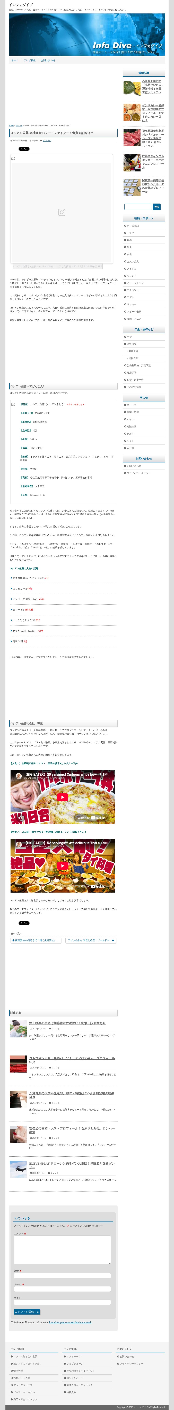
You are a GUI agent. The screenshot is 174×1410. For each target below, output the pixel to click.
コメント (20, 1233)
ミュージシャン (135, 283)
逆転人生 (71, 1392)
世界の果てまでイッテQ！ (80, 1371)
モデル (130, 297)
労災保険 (133, 358)
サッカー (131, 304)
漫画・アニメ (134, 319)
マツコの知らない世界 (25, 1356)
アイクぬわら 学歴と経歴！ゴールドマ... (89, 940)
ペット (130, 441)
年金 (129, 337)
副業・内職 (133, 412)
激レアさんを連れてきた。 (27, 1363)
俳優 (129, 247)
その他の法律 (134, 387)
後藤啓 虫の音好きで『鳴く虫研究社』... (36, 940)
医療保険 (131, 344)
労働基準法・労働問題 (139, 365)
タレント (47, 140)
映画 (129, 240)
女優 (129, 254)
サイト (17, 1297)
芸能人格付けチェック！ (80, 1385)
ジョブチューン (75, 1363)
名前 (18, 1271)
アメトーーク (74, 1356)
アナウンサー (134, 290)
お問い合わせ (48, 60)
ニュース (131, 405)
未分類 (130, 448)
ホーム (15, 60)
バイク (130, 419)
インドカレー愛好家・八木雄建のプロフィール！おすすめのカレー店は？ (153, 113)
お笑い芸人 (133, 261)
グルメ (130, 433)
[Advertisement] (63, 95)
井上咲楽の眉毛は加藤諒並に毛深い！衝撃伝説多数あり (67, 1023)
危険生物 (131, 426)
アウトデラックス (22, 1385)
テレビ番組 (30, 60)
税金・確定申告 (135, 380)
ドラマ (130, 233)
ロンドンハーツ (75, 1378)
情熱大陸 (18, 1371)
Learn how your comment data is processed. (70, 1322)
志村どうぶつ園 (21, 1378)
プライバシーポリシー (139, 473)
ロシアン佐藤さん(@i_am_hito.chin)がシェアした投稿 (42, 266)
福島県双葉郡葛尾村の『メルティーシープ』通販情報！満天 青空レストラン (153, 138)
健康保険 (133, 351)
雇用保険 (131, 372)
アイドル (131, 268)
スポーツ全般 (134, 311)
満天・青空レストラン (25, 1399)
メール (19, 1284)
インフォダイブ (21, 5)
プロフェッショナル (24, 1392)
